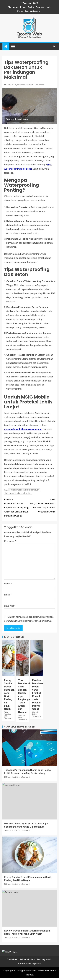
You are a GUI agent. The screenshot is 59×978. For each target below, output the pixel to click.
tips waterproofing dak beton (18, 493)
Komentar (10, 541)
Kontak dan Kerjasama (28, 11)
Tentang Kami (43, 7)
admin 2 (10, 85)
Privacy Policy (27, 7)
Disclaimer (13, 7)
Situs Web (9, 605)
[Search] (54, 46)
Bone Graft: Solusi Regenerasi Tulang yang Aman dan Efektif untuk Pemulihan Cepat (16, 507)
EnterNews (43, 970)
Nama (8, 583)
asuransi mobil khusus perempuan (23, 429)
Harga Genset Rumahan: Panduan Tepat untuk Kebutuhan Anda (42, 505)
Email (7, 594)
